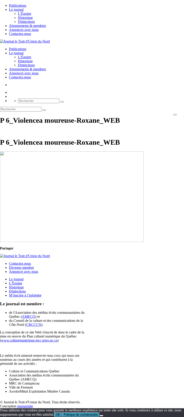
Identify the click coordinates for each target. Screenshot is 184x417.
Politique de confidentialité (81, 414)
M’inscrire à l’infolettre (25, 295)
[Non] (101, 415)
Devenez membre (21, 267)
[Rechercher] (62, 102)
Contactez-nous (20, 34)
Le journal (16, 9)
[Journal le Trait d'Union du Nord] (25, 41)
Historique (25, 17)
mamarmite (25, 406)
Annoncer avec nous (23, 271)
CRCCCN (33, 325)
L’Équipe (24, 13)
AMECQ (28, 316)
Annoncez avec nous (24, 30)
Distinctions (26, 22)
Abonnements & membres (27, 26)
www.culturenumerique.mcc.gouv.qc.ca (29, 340)
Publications (17, 5)
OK (58, 414)
